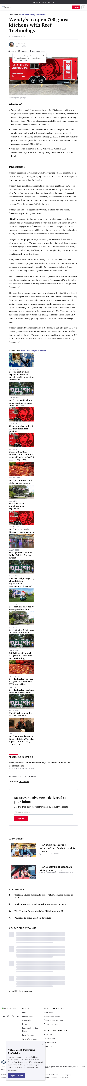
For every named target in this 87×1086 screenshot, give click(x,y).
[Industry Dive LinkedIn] (3, 1016)
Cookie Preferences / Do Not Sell (54, 1077)
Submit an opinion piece (53, 1020)
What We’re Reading (30, 1039)
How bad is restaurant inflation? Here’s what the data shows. (57, 848)
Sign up (76, 7)
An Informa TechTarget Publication (43, 2)
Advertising (48, 1012)
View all (12, 991)
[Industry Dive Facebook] (8, 1016)
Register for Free (16, 1076)
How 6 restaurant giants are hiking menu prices (55, 868)
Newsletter (26, 1024)
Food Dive (48, 1034)
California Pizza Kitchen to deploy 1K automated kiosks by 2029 (43, 896)
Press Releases (28, 1035)
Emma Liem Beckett (17, 768)
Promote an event (51, 1024)
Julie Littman (21, 43)
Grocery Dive (49, 1038)
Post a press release (24, 991)
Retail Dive (48, 1046)
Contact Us (26, 1020)
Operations (24, 782)
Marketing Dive (50, 1042)
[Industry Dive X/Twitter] (13, 1016)
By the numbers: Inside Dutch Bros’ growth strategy (40, 904)
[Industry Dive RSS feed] (17, 1016)
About (24, 1012)
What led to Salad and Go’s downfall (32, 918)
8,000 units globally (42, 152)
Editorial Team (27, 1016)
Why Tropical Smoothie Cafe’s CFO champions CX (39, 911)
